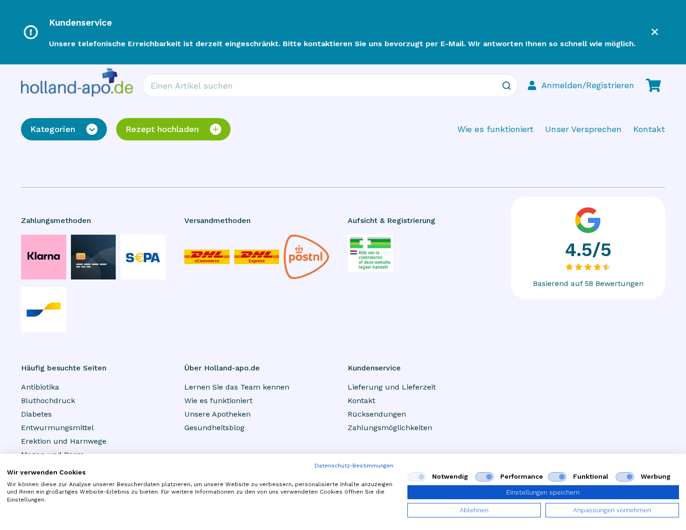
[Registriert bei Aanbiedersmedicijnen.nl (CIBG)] (370, 253)
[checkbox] (416, 476)
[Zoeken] (506, 85)
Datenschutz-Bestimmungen (354, 465)
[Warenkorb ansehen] (653, 85)
